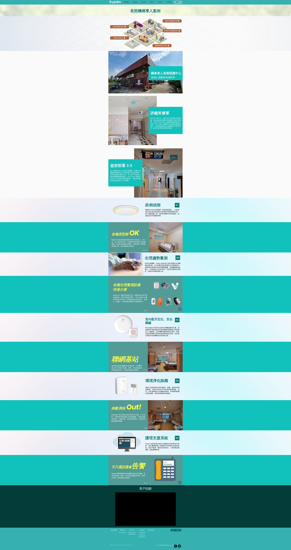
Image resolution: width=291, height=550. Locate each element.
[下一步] (184, 237)
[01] (144, 310)
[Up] (180, 309)
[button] (143, 2)
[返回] (106, 237)
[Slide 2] (145, 310)
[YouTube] (179, 546)
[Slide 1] (143, 250)
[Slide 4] (147, 250)
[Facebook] (175, 546)
